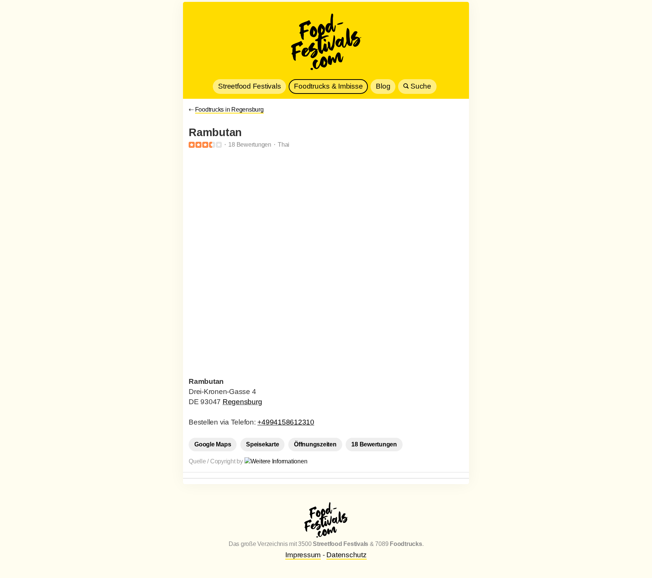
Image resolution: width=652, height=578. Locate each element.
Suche (420, 86)
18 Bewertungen (374, 444)
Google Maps (212, 444)
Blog (383, 86)
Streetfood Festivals (249, 86)
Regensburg (242, 402)
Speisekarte (262, 444)
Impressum (303, 555)
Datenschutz (346, 555)
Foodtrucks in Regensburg (229, 109)
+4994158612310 (285, 422)
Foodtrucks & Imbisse (328, 86)
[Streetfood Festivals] (326, 43)
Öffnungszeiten (315, 444)
